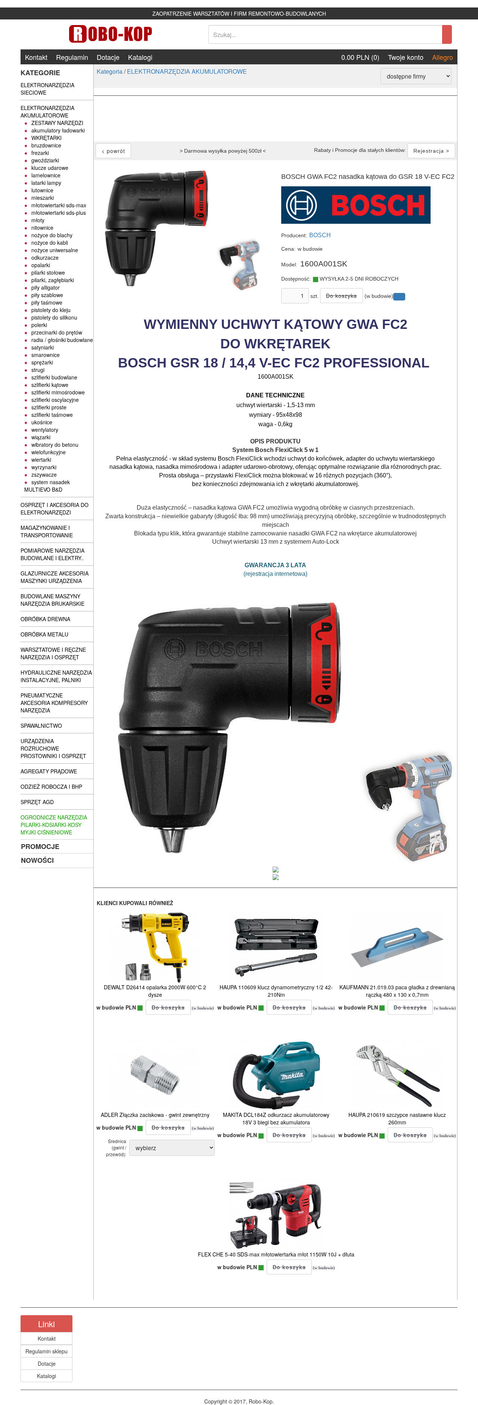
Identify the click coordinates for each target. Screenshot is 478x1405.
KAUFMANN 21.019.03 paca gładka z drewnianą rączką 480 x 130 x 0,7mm (397, 990)
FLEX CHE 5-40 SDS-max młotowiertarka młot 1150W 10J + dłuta (276, 1254)
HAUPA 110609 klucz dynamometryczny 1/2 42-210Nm (276, 990)
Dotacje (108, 57)
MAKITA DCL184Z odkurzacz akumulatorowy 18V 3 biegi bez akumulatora (276, 1118)
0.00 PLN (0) (360, 57)
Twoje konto (405, 57)
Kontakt (36, 57)
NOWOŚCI (37, 860)
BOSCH (320, 235)
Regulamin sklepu (46, 1351)
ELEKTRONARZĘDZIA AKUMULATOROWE (187, 71)
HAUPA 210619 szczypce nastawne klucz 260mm (397, 1118)
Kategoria (109, 71)
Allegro (442, 57)
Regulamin (72, 57)
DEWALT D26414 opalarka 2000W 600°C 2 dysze (155, 990)
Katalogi (140, 57)
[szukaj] (447, 34)
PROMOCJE (40, 846)
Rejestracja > (431, 151)
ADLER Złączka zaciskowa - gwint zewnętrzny (155, 1114)
